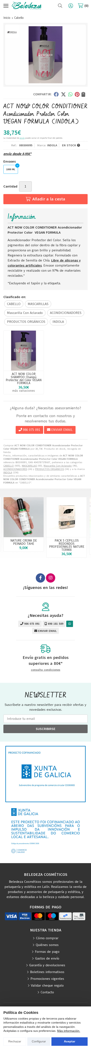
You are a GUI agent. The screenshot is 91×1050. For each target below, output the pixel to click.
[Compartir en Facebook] (56, 94)
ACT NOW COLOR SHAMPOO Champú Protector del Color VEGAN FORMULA (23, 378)
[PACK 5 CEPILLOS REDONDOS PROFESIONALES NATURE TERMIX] (67, 517)
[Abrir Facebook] (40, 578)
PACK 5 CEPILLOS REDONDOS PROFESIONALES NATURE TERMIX (66, 545)
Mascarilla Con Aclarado (58, 465)
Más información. (68, 1030)
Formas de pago (47, 951)
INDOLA (7, 472)
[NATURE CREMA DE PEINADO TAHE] (24, 517)
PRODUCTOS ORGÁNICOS (49, 469)
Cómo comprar (47, 938)
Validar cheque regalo (47, 985)
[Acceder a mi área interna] (71, 6)
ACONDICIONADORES (15, 469)
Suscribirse (45, 729)
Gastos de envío (47, 958)
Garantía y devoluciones (47, 965)
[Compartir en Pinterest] (77, 94)
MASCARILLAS (29, 465)
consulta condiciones (45, 670)
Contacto (47, 992)
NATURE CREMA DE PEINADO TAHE (23, 542)
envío (22, 138)
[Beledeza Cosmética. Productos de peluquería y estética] (26, 6)
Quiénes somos (47, 945)
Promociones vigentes (47, 978)
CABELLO (8, 465)
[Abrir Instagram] (50, 578)
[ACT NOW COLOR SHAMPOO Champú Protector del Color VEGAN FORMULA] (24, 351)
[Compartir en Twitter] (63, 94)
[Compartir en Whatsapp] (70, 94)
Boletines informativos (47, 972)
